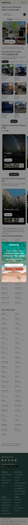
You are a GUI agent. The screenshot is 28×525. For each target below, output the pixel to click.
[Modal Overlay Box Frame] (14, 262)
